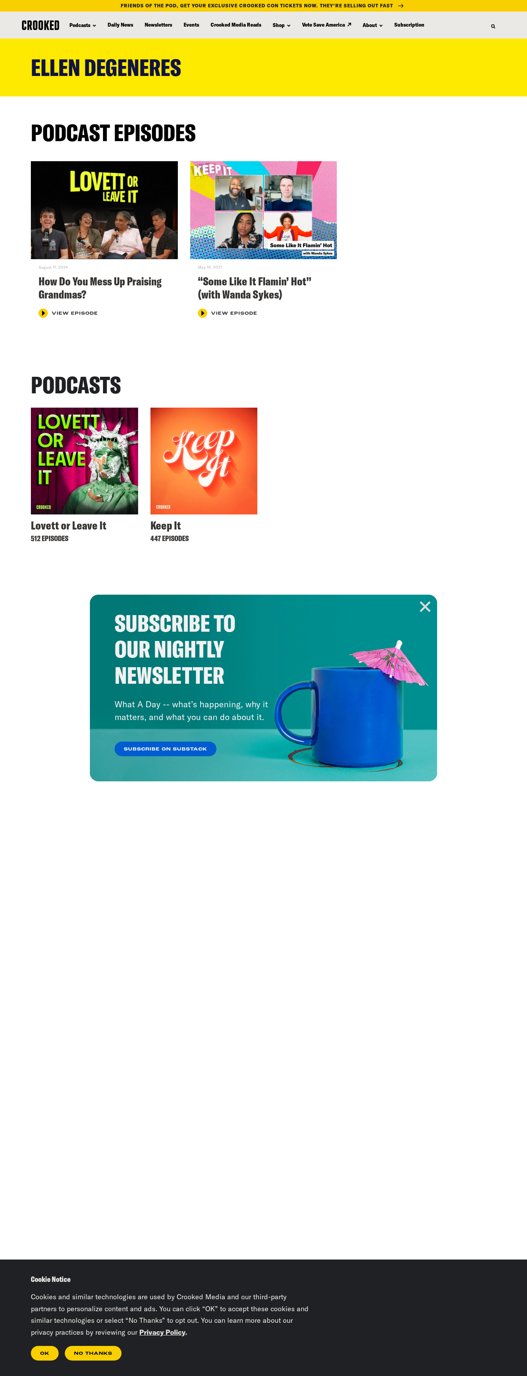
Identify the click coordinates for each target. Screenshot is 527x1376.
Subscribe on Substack (165, 749)
